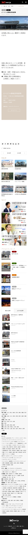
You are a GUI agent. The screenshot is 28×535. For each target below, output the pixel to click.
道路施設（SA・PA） (7, 477)
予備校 (5, 480)
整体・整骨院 (18, 489)
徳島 (20, 412)
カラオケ (21, 455)
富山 (5, 421)
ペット (4, 445)
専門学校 (23, 480)
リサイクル (19, 445)
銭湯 (12, 464)
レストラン (19, 509)
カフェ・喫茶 (5, 505)
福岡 (22, 416)
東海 (2, 425)
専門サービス (4, 484)
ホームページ (14, 110)
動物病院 (20, 487)
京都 (5, 426)
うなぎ (6, 504)
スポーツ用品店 (14, 441)
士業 (3, 489)
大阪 (15, 426)
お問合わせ (13, 528)
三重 (5, 425)
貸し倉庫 (4, 493)
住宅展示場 (9, 487)
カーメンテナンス (12, 439)
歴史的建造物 (5, 502)
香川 (25, 412)
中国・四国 (3, 412)
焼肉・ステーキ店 (21, 511)
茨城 (3, 430)
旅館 (3, 471)
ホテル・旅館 (4, 468)
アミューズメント (14, 455)
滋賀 (18, 426)
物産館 (4, 448)
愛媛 (22, 412)
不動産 (20, 486)
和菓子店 (11, 446)
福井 (14, 421)
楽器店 (19, 446)
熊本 (20, 416)
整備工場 (24, 489)
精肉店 (13, 448)
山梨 (11, 428)
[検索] (22, 2)
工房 (6, 489)
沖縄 (17, 416)
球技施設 (21, 463)
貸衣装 (8, 493)
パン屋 (25, 443)
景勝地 (21, 500)
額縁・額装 (15, 452)
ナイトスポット (20, 505)
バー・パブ (5, 507)
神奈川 (20, 428)
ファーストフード (6, 509)
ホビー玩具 (8, 445)
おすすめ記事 (20, 310)
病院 (10, 479)
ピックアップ (4, 410)
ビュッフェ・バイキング (17, 507)
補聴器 (18, 450)
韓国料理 (4, 512)
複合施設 (8, 464)
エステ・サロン (23, 438)
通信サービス (14, 493)
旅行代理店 (5, 491)
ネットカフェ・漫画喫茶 (7, 461)
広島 (17, 412)
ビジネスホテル (6, 470)
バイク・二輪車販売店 (18, 443)
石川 (11, 421)
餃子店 (24, 452)
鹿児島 (4, 417)
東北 (2, 423)
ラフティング (22, 461)
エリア (14, 526)
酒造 (21, 493)
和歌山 (11, 426)
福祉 (2, 496)
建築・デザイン (11, 489)
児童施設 (19, 496)
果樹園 (9, 491)
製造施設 (17, 491)
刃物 (7, 446)
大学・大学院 (17, 480)
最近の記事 (7, 310)
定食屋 (7, 511)
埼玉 (8, 428)
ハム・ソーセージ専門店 (7, 443)
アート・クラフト (15, 438)
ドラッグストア (21, 441)
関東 (2, 428)
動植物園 (7, 463)
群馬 (24, 428)
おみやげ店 (8, 438)
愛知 (11, 425)
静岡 (14, 425)
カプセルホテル (18, 468)
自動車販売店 (5, 450)
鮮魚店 (13, 454)
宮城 (5, 423)
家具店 (15, 446)
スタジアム (5, 459)
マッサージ (16, 486)
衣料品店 (14, 450)
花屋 (10, 450)
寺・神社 (8, 482)
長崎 (25, 416)
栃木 (17, 428)
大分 (11, 416)
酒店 (21, 450)
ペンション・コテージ (14, 470)
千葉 (5, 428)
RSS (14, 523)
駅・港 (13, 477)
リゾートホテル (23, 470)
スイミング (19, 457)
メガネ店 (14, 445)
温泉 (15, 463)
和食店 (4, 511)
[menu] (26, 2)
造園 (18, 493)
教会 (12, 482)
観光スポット (4, 500)
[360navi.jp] (6, 2)
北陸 (2, 421)
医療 (2, 479)
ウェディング (10, 484)
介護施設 (14, 496)
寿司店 (11, 511)
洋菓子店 (23, 446)
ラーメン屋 (13, 509)
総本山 (15, 482)
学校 (2, 480)
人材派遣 (4, 487)
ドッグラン (14, 459)
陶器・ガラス (5, 452)
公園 (9, 500)
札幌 (9, 419)
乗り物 (24, 486)
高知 (3, 414)
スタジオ (4, 486)
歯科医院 (6, 479)
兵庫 (8, 426)
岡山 (11, 412)
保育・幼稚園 (11, 480)
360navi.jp (11, 533)
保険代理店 (15, 487)
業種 (18, 526)
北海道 (2, 419)
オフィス (3, 436)
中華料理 (24, 509)
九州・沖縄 (3, 416)
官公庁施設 (5, 475)
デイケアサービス (8, 496)
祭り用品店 (8, 448)
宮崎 (14, 416)
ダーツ (9, 459)
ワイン (23, 445)
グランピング (5, 457)
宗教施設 (3, 482)
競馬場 (4, 464)
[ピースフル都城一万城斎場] (7, 153)
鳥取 (6, 414)
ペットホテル (10, 486)
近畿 (2, 426)
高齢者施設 (5, 498)
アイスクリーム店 (19, 504)
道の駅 (22, 475)
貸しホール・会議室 (16, 475)
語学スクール (23, 491)
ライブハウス (16, 461)
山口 (8, 412)
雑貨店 (10, 452)
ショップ (3, 438)
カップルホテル (11, 468)
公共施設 (3, 473)
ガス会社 (16, 484)
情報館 (9, 475)
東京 (14, 428)
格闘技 (11, 463)
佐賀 (8, 416)
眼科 (13, 479)
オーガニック (5, 439)
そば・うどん (11, 504)
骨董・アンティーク (7, 454)
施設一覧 (21, 526)
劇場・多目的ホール (10, 473)
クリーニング (20, 439)
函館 (6, 419)
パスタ (9, 507)
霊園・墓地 (5, 495)
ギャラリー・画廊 (22, 484)
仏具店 (4, 446)
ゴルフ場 (11, 457)
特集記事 (10, 526)
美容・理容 (18, 448)
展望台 (18, 500)
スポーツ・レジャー (5, 455)
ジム (15, 457)
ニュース (5, 526)
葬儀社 (13, 491)
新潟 (8, 421)
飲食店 (2, 504)
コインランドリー (6, 441)
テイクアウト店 (12, 505)
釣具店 (24, 450)
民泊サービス (8, 471)
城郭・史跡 (13, 500)
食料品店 (20, 452)
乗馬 (3, 463)
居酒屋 (15, 511)
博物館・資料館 (18, 473)
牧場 (18, 463)
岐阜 (8, 425)
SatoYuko (8, 148)
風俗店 (9, 495)
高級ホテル (14, 471)
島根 (14, 412)
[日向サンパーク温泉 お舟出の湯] (20, 153)
